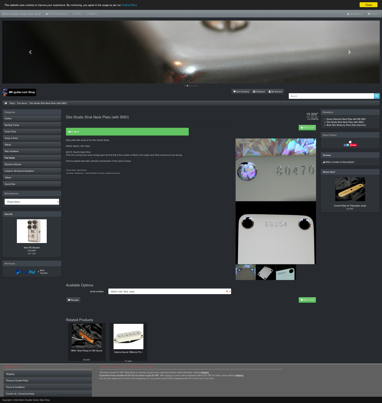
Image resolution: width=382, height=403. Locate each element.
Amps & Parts (11, 138)
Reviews (74, 299)
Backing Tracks (12, 124)
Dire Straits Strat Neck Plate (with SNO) (48, 103)
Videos (8, 177)
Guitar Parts (10, 131)
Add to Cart (308, 127)
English (92, 13)
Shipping (10, 373)
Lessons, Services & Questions (19, 170)
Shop (12, 103)
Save (354, 145)
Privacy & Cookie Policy (17, 380)
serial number (97, 291)
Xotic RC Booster (32, 247)
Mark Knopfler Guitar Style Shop (21, 14)
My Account (276, 91)
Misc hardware (12, 151)
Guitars (8, 118)
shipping (314, 118)
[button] (30, 52)
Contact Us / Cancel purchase (20, 393)
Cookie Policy (129, 5)
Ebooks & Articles (13, 164)
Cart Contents (242, 91)
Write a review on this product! (340, 161)
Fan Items (22, 103)
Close (368, 5)
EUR (76, 13)
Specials (9, 213)
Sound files (10, 183)
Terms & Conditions (15, 387)
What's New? (329, 171)
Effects (8, 144)
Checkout (260, 91)
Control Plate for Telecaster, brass (350, 205)
